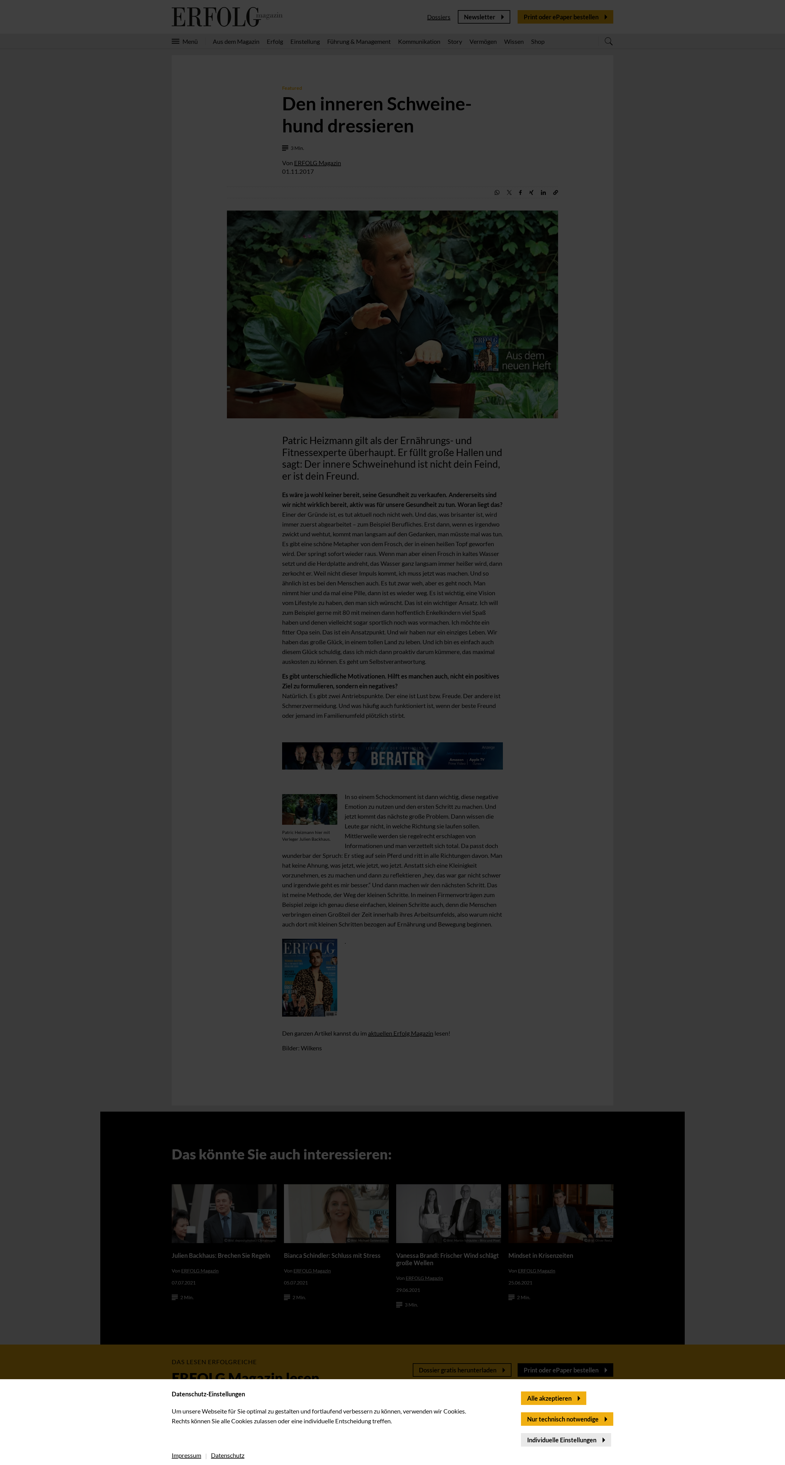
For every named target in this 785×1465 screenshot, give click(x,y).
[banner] (392, 732)
